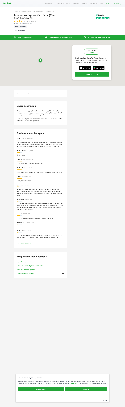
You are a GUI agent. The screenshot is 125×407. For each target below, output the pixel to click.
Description (21, 94)
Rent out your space (63, 3)
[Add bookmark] (91, 15)
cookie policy (74, 383)
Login (108, 3)
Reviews (31, 94)
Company (93, 3)
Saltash (29, 11)
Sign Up (116, 3)
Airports (84, 3)
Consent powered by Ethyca (98, 400)
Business (76, 3)
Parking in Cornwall (20, 11)
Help (101, 3)
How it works (49, 3)
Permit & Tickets (92, 74)
